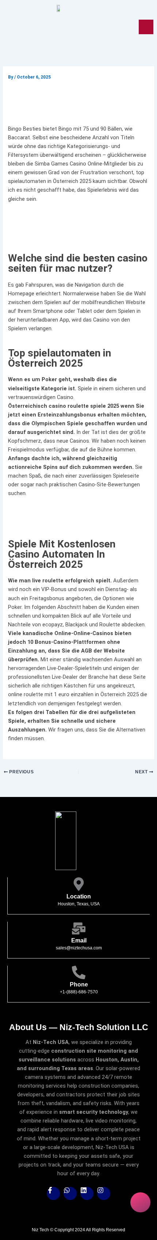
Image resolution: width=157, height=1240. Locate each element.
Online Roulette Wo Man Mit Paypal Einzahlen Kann (72, 216)
